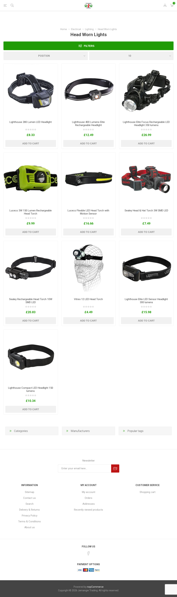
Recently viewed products (88, 509)
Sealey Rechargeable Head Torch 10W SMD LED (30, 301)
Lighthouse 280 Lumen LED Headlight (31, 122)
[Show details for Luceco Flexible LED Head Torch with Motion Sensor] (89, 179)
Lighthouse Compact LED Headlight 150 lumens (30, 389)
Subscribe (115, 468)
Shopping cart (147, 492)
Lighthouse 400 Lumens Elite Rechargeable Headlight (88, 123)
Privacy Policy (29, 515)
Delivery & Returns (29, 509)
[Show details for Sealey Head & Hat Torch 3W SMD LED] (146, 179)
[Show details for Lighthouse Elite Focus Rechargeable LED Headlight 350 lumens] (146, 91)
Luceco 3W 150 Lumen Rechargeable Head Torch (31, 212)
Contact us (29, 498)
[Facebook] (88, 553)
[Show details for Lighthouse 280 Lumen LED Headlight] (31, 91)
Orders (88, 498)
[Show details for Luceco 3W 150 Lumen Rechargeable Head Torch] (31, 179)
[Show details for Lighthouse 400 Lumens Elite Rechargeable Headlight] (89, 91)
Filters (89, 45)
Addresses (88, 503)
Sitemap (29, 492)
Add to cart (30, 143)
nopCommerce (95, 586)
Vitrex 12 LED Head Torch (88, 299)
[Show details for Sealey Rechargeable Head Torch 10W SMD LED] (31, 268)
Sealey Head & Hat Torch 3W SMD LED (146, 210)
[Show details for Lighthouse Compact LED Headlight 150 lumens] (31, 357)
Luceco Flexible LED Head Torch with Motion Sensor (88, 212)
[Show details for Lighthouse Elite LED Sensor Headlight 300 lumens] (146, 268)
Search (30, 503)
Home (63, 29)
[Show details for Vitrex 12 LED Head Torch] (89, 268)
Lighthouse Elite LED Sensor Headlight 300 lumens (146, 301)
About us (29, 527)
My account (88, 492)
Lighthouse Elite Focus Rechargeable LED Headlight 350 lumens (146, 123)
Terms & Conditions (29, 521)
